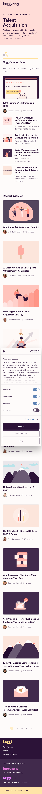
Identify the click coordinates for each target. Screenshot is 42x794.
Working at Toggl (10, 754)
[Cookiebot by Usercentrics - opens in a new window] (29, 351)
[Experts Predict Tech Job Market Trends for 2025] (21, 340)
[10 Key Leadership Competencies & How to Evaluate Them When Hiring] (21, 647)
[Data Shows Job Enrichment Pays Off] (21, 211)
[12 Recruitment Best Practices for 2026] (21, 472)
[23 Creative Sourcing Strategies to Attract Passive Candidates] (21, 252)
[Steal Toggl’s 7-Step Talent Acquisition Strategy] (21, 296)
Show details (30, 419)
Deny (21, 441)
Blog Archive (8, 747)
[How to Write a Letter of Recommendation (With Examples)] (21, 691)
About (5, 751)
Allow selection (21, 433)
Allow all (21, 426)
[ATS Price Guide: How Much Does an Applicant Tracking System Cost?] (21, 603)
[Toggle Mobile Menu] (37, 4)
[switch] (36, 396)
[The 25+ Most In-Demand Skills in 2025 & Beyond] (21, 515)
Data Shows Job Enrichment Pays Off (21, 227)
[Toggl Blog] (11, 4)
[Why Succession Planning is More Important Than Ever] (21, 559)
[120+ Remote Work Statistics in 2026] (21, 87)
